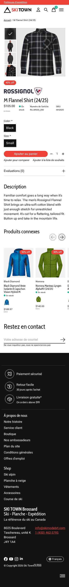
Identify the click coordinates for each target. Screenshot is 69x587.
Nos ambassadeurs (17, 440)
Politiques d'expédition (15, 2)
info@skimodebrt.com (50, 528)
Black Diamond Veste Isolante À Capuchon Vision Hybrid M (14, 289)
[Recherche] (46, 10)
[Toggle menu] (61, 10)
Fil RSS (37, 565)
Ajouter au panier (25, 154)
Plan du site (12, 446)
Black (10, 128)
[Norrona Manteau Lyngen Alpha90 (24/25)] (50, 263)
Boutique (10, 434)
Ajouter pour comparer (17, 160)
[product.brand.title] (34, 91)
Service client (13, 428)
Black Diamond (12, 281)
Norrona (40, 281)
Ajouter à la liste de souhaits (48, 160)
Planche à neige (15, 480)
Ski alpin (10, 474)
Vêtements (11, 487)
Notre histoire (13, 421)
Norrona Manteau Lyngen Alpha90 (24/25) (48, 287)
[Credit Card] (62, 577)
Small (10, 143)
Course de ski (13, 499)
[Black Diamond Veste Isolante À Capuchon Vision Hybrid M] (18, 263)
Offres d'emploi (14, 458)
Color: (8, 121)
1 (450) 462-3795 (46, 532)
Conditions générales (18, 452)
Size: (7, 136)
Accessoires (12, 493)
